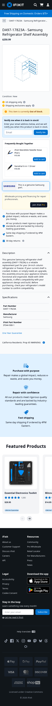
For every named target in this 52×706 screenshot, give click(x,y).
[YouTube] (29, 641)
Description (8, 253)
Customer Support (11, 546)
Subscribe (42, 612)
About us (6, 542)
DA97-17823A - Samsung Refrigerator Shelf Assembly (27, 20)
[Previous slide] (22, 518)
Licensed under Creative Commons (26, 692)
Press (29, 560)
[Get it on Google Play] (38, 590)
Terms (5, 588)
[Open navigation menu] (3, 5)
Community (32, 542)
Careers (6, 555)
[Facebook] (12, 641)
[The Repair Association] (26, 646)
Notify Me (40, 132)
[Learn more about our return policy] (23, 241)
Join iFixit (38, 204)
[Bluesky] (40, 640)
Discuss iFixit (8, 551)
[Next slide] (29, 518)
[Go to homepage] (16, 4)
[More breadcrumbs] (4, 20)
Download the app (37, 573)
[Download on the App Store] (38, 580)
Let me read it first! (14, 617)
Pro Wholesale (34, 546)
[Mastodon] (35, 641)
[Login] (48, 5)
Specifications (9, 297)
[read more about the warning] (43, 342)
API (3, 560)
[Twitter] (17, 641)
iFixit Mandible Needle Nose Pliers (28, 151)
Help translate (24, 631)
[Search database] (35, 5)
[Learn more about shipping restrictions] (24, 102)
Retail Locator (33, 551)
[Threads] (46, 641)
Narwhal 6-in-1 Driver (24, 166)
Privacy (5, 584)
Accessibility (8, 579)
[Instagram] (23, 641)
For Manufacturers (36, 555)
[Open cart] (41, 5)
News (29, 565)
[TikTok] (6, 641)
